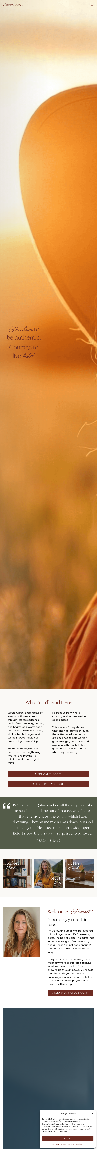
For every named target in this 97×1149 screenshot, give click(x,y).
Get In (73, 863)
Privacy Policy (76, 1144)
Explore (12, 863)
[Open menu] (92, 5)
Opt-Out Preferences (61, 1144)
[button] (92, 1113)
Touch (73, 868)
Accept (68, 1138)
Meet (55, 878)
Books (11, 868)
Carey (56, 882)
